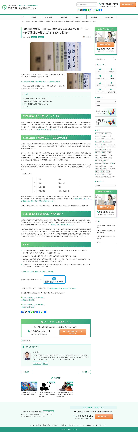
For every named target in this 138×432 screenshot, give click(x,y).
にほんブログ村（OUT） (28, 307)
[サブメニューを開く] (116, 70)
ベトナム (106, 147)
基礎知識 (98, 166)
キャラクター (110, 139)
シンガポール (107, 141)
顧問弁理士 (107, 177)
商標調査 (107, 163)
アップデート (99, 133)
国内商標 (41, 37)
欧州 (103, 171)
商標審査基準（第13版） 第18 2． (62, 225)
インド (98, 136)
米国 (109, 171)
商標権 (107, 160)
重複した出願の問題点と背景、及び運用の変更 (38, 101)
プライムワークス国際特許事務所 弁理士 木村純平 (37, 271)
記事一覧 (45, 363)
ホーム (100, 72)
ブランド (98, 147)
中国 (104, 152)
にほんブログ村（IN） (28, 300)
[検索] (95, 4)
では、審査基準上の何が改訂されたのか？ (37, 104)
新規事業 (98, 168)
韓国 (110, 174)
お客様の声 (111, 78)
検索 (97, 171)
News (98, 101)
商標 (111, 155)
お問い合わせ (111, 92)
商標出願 (98, 158)
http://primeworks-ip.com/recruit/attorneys (61, 288)
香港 (114, 177)
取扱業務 (111, 72)
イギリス (108, 133)
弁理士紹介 (100, 85)
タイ (97, 144)
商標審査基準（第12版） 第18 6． (48, 129)
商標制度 (34, 37)
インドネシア (106, 136)
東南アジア (112, 168)
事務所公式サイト (47, 411)
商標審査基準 (26, 340)
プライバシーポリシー (102, 425)
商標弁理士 (99, 160)
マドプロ (98, 149)
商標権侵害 (99, 163)
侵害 (110, 152)
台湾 (97, 155)
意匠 (111, 166)
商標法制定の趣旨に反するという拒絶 (35, 98)
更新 (105, 168)
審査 (105, 166)
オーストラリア (100, 139)
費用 (104, 174)
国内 (114, 163)
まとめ (26, 107)
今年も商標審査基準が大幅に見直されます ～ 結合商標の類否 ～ (40, 81)
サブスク (98, 141)
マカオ (113, 147)
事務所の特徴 (100, 78)
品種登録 (104, 155)
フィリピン (112, 144)
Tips (98, 105)
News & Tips (100, 92)
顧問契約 (98, 177)
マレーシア (107, 149)
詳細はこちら (37, 363)
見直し (98, 174)
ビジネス (104, 144)
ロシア (98, 152)
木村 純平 (88, 37)
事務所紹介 (111, 85)
